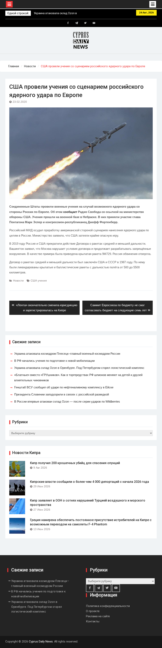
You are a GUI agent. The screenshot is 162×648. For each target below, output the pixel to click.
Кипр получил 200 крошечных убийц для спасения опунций (75, 463)
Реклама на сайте (98, 616)
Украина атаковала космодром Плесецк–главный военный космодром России (67, 353)
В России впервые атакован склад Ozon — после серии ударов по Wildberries (67, 401)
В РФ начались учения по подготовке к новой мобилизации (54, 360)
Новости (18, 280)
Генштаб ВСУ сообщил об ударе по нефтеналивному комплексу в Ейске (63, 387)
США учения (39, 280)
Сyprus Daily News (41, 641)
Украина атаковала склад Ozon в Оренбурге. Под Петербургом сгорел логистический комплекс (79, 367)
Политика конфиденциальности (108, 606)
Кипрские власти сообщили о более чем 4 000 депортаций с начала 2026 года (89, 482)
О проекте (93, 611)
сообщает (70, 212)
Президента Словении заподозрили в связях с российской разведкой (61, 394)
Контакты (92, 621)
